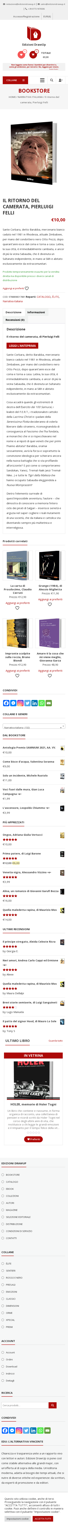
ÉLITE (55, 296)
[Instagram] (20, 703)
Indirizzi (10, 1373)
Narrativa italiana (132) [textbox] (32, 727)
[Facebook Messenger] (13, 703)
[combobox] (34, 726)
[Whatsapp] (41, 703)
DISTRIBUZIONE (14, 1224)
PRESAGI (10, 1284)
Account (10, 1352)
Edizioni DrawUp (34, 45)
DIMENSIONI (12, 1305)
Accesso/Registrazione (26, 16)
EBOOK (10, 1188)
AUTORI (10, 1203)
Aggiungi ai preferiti (13, 288)
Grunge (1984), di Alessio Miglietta (50, 587)
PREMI (9, 1327)
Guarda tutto (56, 1040)
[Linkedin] (34, 703)
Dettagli (10, 1380)
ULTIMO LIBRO (17, 1040)
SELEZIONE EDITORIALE (18, 1217)
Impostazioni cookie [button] (18, 1518)
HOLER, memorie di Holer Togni (33, 1104)
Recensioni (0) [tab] (15, 320)
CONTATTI (11, 1238)
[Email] (49, 703)
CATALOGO (44, 296)
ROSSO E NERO (14, 1277)
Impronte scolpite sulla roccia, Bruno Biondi (17, 657)
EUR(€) (47, 16)
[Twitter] (27, 703)
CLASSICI (10, 1298)
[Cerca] (53, 1405)
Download (11, 1366)
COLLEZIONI (12, 1196)
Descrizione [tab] (13, 312)
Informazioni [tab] (36, 312)
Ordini (9, 1359)
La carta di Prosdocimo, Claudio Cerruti (18, 589)
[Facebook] (6, 703)
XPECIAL (10, 1320)
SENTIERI (10, 1270)
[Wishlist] (21, 54)
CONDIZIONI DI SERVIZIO (19, 1231)
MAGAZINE (12, 1210)
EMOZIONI (11, 1291)
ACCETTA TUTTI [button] (43, 1518)
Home (12, 97)
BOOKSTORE (13, 1174)
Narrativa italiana (30, 97)
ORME (9, 1313)
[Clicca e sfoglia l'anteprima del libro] (22, 345)
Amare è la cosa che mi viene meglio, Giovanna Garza (50, 657)
